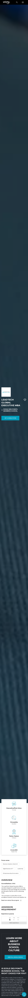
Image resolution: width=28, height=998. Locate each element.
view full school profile (15, 957)
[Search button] (17, 2)
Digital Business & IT (8, 868)
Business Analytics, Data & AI (10, 864)
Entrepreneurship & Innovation (11, 873)
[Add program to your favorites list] (25, 400)
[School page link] (6, 392)
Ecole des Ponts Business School (11, 410)
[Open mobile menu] (23, 2)
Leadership (20, 868)
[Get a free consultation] (24, 994)
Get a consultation (10, 418)
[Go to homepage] (6, 2)
